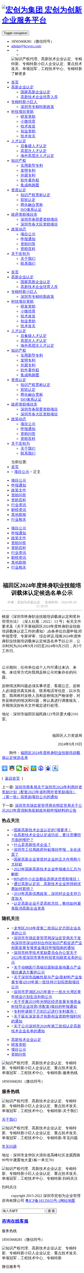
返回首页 (12, 778)
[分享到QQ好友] (12, 768)
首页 (15, 272)
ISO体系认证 (31, 399)
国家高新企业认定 (35, 282)
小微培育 (28, 311)
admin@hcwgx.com (26, 46)
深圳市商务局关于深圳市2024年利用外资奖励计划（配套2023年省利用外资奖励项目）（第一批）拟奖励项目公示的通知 (42, 792)
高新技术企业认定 (26, 1040)
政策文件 (18, 490)
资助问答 (28, 434)
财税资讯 (18, 510)
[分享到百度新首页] (48, 768)
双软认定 (28, 390)
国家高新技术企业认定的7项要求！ (43, 830)
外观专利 (28, 365)
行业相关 (18, 520)
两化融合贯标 (32, 395)
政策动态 (18, 419)
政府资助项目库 (24, 404)
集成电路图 (30, 375)
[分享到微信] (19, 768)
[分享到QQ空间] (34, 768)
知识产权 (18, 350)
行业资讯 (18, 505)
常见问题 (9, 1146)
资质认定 (18, 380)
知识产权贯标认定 (35, 385)
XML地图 (10, 1205)
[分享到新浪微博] (26, 768)
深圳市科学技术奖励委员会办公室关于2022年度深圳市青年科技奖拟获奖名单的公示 (46, 957)
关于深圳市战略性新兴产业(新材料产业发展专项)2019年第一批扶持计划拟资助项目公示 (46, 982)
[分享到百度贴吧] (55, 768)
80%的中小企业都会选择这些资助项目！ (47, 879)
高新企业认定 (22, 277)
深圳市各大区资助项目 (39, 414)
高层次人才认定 (34, 341)
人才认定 (18, 331)
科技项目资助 (22, 301)
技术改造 (28, 316)
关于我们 (28, 448)
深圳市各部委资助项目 (39, 409)
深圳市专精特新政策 (37, 297)
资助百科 (28, 439)
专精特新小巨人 (24, 292)
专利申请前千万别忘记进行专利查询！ (45, 1011)
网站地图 (67, 1201)
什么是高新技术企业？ (32, 845)
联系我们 (28, 453)
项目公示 (28, 424)
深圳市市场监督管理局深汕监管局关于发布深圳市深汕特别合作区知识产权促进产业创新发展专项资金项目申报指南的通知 (46, 943)
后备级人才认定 (34, 336)
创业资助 (28, 321)
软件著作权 (30, 370)
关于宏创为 (20, 443)
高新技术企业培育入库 (39, 287)
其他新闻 (18, 515)
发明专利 (28, 360)
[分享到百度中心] (41, 768)
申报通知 (28, 429)
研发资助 (28, 306)
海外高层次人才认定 (37, 346)
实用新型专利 (32, 355)
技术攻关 (28, 326)
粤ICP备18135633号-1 (42, 1201)
